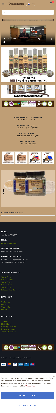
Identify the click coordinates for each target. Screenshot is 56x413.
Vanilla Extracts (7, 280)
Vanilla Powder (7, 282)
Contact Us (5, 302)
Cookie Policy (30, 386)
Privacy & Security (8, 329)
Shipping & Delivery (8, 327)
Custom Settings (28, 405)
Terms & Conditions (8, 332)
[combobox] (28, 12)
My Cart (4, 310)
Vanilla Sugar (6, 287)
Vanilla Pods (6, 277)
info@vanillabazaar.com (10, 243)
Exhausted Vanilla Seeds (10, 290)
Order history (6, 307)
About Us (4, 322)
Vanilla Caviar (6, 285)
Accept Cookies (28, 395)
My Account (5, 304)
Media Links (6, 324)
